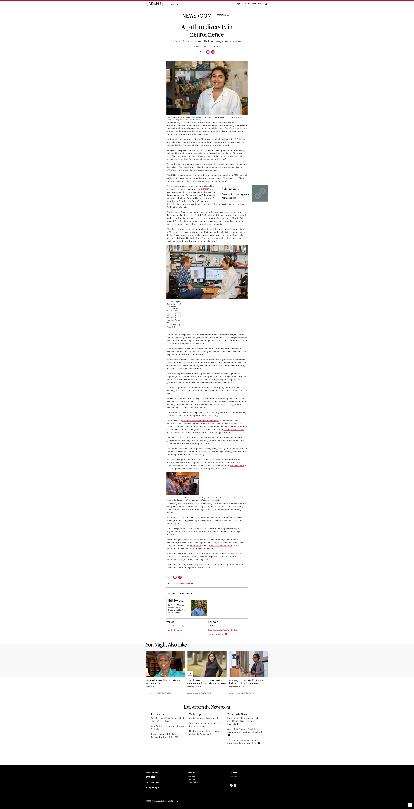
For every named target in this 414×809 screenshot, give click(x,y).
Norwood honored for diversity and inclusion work (163, 681)
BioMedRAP (195, 546)
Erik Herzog (171, 212)
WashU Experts (197, 714)
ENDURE (205, 189)
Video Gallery (193, 782)
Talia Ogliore (185, 583)
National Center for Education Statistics (200, 421)
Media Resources (236, 776)
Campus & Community (175, 626)
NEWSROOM (197, 16)
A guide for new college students (204, 718)
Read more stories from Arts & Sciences (223, 630)
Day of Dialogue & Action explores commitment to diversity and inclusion (206, 681)
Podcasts (191, 779)
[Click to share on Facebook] (208, 52)
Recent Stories (158, 714)
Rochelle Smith (237, 466)
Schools (247, 4)
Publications (257, 4)
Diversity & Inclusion (174, 630)
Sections (221, 15)
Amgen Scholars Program (220, 546)
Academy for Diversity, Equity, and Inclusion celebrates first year (246, 681)
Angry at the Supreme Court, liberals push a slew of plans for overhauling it (244, 730)
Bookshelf (191, 776)
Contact (233, 779)
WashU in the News (237, 714)
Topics (238, 4)
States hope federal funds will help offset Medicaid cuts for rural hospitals (243, 721)
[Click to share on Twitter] (213, 52)
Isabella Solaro (201, 46)
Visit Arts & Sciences (216, 634)
